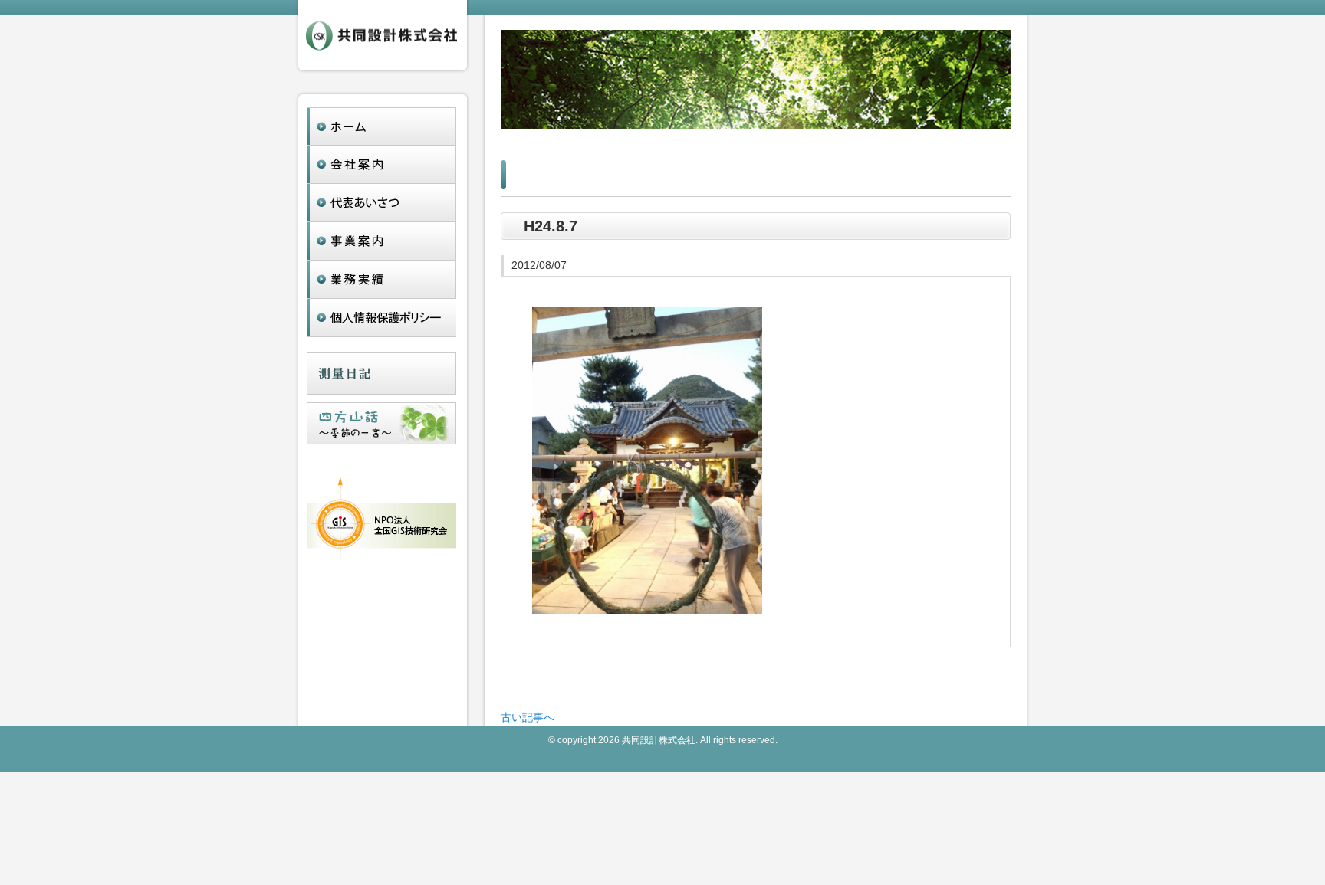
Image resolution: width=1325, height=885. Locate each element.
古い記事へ (527, 717)
